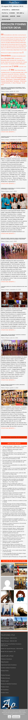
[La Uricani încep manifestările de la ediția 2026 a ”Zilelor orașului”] (7, 610)
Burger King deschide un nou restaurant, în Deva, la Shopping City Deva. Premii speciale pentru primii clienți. (14, 454)
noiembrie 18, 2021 (15, 289)
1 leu (8, 70)
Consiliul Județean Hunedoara (8, 667)
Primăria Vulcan (5, 692)
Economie (12, 13)
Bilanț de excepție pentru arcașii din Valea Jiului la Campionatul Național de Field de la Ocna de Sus (14, 476)
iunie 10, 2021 (14, 338)
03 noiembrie (20, 75)
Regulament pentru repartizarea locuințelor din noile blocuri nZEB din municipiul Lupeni (13, 493)
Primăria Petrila (4, 670)
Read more (16, 716)
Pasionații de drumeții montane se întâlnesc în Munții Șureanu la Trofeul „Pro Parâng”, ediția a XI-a (14, 497)
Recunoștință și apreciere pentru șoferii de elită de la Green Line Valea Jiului (14, 473)
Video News (5, 16)
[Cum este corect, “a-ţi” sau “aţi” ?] (7, 583)
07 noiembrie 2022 (6, 77)
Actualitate (5, 9)
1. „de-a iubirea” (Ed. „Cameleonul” (11, 75)
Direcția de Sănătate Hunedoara (9, 683)
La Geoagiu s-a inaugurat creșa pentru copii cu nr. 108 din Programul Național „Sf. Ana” (14, 535)
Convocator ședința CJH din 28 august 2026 (13, 526)
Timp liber (19, 13)
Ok (9, 716)
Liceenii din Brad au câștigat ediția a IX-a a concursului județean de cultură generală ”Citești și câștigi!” (13, 188)
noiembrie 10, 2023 (15, 139)
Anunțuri (12, 16)
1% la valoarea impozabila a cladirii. (17, 72)
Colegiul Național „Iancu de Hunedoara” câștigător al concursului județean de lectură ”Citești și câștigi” (13, 335)
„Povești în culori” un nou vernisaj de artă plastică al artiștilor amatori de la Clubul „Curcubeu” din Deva (14, 470)
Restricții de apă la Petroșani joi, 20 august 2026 (14, 556)
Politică (4, 13)
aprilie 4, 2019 (14, 388)
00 (2, 34)
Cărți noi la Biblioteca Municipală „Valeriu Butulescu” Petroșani (12, 450)
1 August (20, 52)
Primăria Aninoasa (5, 678)
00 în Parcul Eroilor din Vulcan (12, 44)
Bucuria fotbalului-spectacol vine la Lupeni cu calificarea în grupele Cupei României (13, 538)
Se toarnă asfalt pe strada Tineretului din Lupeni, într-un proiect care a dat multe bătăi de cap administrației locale (14, 462)
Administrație (15, 9)
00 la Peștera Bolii (6, 40)
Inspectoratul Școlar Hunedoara (9, 664)
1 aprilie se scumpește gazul (13, 52)
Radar (18, 16)
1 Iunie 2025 (21, 66)
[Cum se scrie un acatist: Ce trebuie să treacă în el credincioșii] (20, 610)
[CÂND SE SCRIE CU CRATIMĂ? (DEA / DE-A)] (20, 596)
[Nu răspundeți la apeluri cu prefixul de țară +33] (7, 596)
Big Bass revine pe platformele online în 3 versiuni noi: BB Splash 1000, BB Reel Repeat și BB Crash (14, 485)
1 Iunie (15, 66)
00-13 (8, 47)
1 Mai (11, 70)
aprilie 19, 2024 (14, 91)
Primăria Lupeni (5, 681)
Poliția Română (4, 662)
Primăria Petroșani (5, 675)
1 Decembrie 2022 (12, 60)
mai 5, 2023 (13, 191)
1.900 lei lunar (16, 74)
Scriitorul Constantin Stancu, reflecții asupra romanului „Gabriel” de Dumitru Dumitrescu (13, 529)
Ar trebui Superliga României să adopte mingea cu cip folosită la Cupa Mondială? (14, 554)
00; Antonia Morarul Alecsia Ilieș (16, 47)
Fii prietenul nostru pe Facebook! (14, 437)
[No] (26, 714)
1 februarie (21, 63)
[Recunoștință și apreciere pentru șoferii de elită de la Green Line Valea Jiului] (7, 569)
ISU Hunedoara (5, 689)
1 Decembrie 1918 (9, 58)
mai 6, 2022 (13, 241)
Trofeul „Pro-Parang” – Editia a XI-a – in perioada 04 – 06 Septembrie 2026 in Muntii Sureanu (14, 447)
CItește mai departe (7, 131)
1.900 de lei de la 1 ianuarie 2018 (7, 74)
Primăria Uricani (5, 686)
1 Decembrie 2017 (17, 58)
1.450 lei (25, 72)
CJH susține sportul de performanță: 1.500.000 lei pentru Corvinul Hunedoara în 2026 (14, 458)
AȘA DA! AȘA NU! (6, 19)
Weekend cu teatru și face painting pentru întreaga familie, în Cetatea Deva (12, 541)
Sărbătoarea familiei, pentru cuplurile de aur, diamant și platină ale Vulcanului (13, 532)
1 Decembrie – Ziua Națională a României (11, 63)
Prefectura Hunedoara (6, 659)
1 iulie (9, 66)
